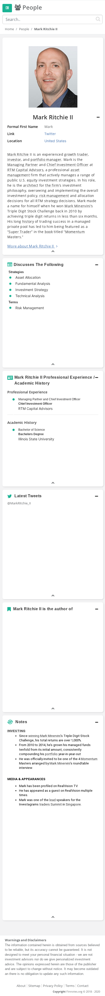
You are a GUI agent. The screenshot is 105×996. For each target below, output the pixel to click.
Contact (83, 985)
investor (14, 159)
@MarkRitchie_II (19, 503)
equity (32, 180)
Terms (69, 985)
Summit (56, 804)
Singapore (73, 804)
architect (30, 185)
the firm (52, 185)
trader (82, 154)
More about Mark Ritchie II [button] (30, 246)
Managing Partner (22, 164)
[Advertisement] (52, 861)
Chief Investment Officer (67, 164)
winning (33, 736)
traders (44, 804)
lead (52, 800)
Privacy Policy (53, 985)
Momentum (75, 231)
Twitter (50, 133)
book (49, 231)
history (28, 221)
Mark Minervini (77, 206)
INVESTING (16, 731)
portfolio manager (46, 159)
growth (70, 154)
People (24, 29)
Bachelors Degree (31, 434)
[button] (52, 146)
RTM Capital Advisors (25, 169)
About (21, 985)
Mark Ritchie (18, 154)
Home (9, 29)
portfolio (51, 754)
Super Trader (20, 231)
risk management (54, 195)
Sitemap (34, 985)
